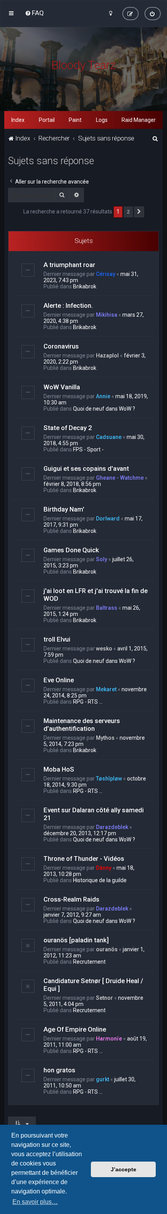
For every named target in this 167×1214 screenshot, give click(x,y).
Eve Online (58, 680)
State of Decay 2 (67, 428)
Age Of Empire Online (74, 1029)
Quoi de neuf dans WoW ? (104, 409)
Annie (103, 396)
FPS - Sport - (88, 449)
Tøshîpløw (109, 778)
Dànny (103, 868)
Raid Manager (139, 120)
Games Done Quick (71, 550)
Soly (101, 559)
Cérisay (105, 274)
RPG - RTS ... (88, 702)
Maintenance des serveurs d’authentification (81, 724)
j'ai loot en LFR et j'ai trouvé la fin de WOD (95, 594)
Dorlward (108, 518)
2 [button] (128, 212)
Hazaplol (107, 355)
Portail (47, 120)
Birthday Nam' (63, 509)
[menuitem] (34, 13)
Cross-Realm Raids (71, 899)
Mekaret (106, 689)
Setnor (104, 998)
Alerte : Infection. (68, 305)
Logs (102, 120)
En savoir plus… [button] (35, 1201)
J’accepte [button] (123, 1169)
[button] (139, 211)
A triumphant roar (69, 265)
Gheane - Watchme (120, 478)
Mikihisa (106, 315)
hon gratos (59, 1070)
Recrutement (89, 962)
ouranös (107, 949)
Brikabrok (84, 286)
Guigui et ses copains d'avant (86, 468)
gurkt (102, 1079)
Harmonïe (109, 1038)
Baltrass (106, 608)
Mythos (105, 738)
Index (17, 120)
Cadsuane (109, 437)
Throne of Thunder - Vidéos (83, 858)
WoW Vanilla (61, 387)
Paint (75, 120)
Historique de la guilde (100, 880)
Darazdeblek (112, 827)
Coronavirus (61, 346)
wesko (104, 648)
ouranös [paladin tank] (76, 940)
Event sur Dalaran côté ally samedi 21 (93, 814)
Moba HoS (58, 769)
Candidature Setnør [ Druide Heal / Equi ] (93, 984)
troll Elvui (56, 639)
